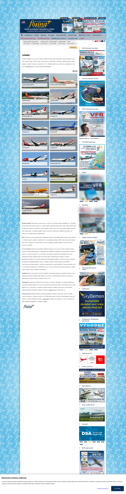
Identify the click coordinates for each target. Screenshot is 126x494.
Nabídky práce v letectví (59, 38)
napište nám (45, 299)
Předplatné (77, 18)
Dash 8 (24, 179)
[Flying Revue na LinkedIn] (104, 41)
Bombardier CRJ (55, 163)
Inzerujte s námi (73, 38)
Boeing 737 (54, 116)
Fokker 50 (54, 195)
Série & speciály (61, 35)
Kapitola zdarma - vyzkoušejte (88, 138)
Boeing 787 (25, 163)
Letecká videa (72, 35)
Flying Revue (28, 35)
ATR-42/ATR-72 (27, 116)
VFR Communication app (28, 38)
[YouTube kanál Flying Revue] (95, 41)
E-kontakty (103, 18)
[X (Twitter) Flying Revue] (102, 41)
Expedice (43, 35)
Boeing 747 (25, 132)
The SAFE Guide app (43, 38)
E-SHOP (82, 38)
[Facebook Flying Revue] (98, 41)
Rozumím (117, 488)
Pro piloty (51, 35)
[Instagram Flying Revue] (100, 41)
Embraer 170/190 (27, 195)
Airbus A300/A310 (28, 84)
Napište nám (52, 290)
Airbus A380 (54, 100)
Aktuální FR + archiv (84, 35)
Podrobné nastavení (102, 488)
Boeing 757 (54, 132)
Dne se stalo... (95, 401)
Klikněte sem (29, 66)
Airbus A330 (26, 100)
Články (37, 35)
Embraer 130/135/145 (57, 179)
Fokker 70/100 (27, 210)
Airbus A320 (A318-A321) (58, 84)
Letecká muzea (97, 35)
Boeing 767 (25, 147)
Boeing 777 (54, 147)
